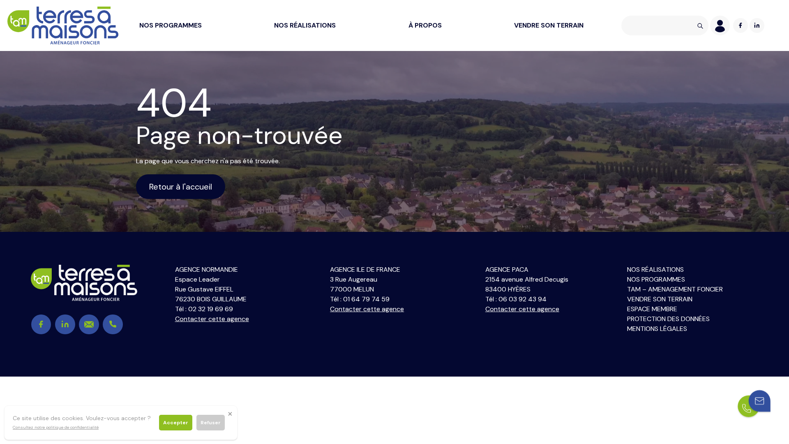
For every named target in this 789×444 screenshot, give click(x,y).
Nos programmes (170, 25)
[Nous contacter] (754, 404)
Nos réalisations (305, 25)
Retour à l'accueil (180, 186)
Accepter (175, 422)
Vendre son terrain (549, 25)
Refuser (211, 422)
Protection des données (668, 318)
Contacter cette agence (212, 318)
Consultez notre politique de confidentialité (56, 427)
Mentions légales (657, 328)
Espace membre (652, 309)
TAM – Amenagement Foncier (675, 289)
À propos (425, 25)
